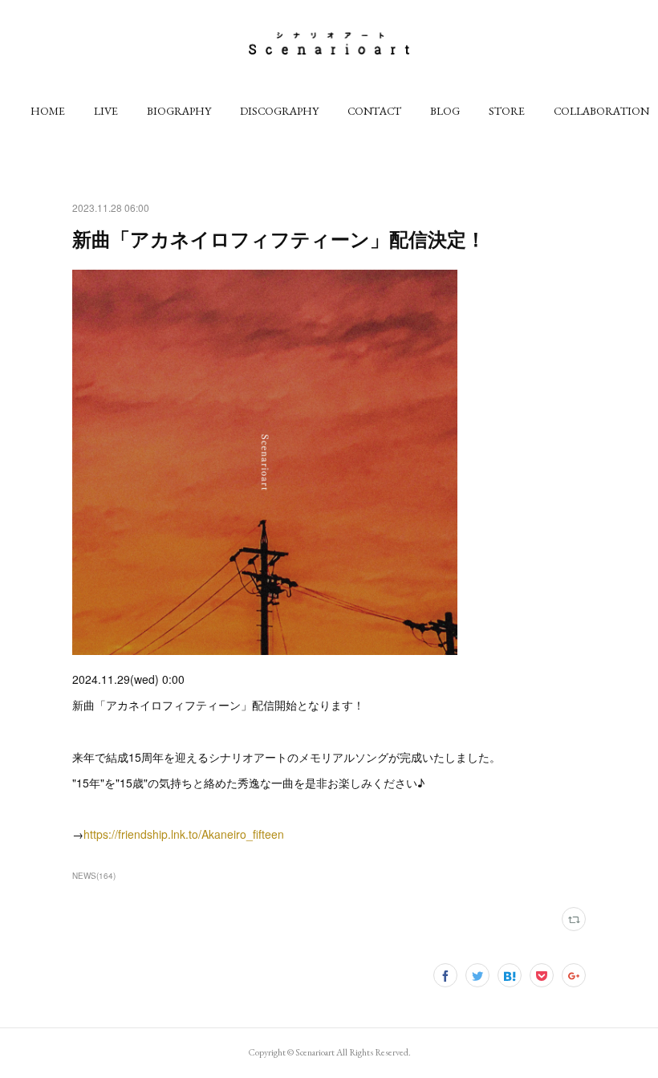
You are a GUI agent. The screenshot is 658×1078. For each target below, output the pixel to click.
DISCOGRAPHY (279, 111)
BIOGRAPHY (179, 111)
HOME (47, 111)
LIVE (106, 111)
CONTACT (374, 111)
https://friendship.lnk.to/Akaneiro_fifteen (183, 834)
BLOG (445, 111)
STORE (507, 111)
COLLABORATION (601, 111)
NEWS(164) (94, 875)
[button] (47, 111)
